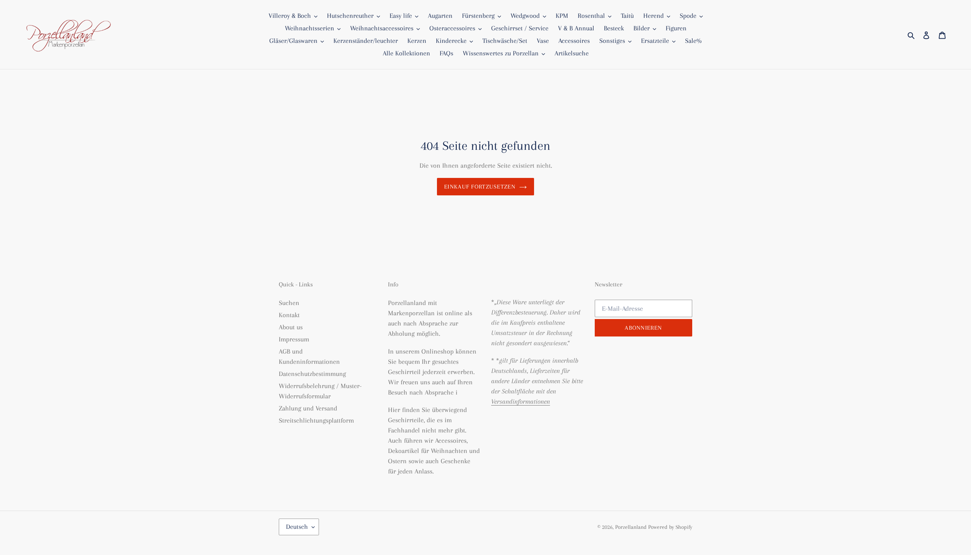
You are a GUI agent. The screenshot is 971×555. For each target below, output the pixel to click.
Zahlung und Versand (308, 408)
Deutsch (297, 526)
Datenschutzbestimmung (312, 373)
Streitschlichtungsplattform (316, 420)
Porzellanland (631, 527)
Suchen (289, 303)
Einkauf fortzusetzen (479, 186)
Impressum (294, 339)
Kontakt (289, 315)
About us (291, 327)
